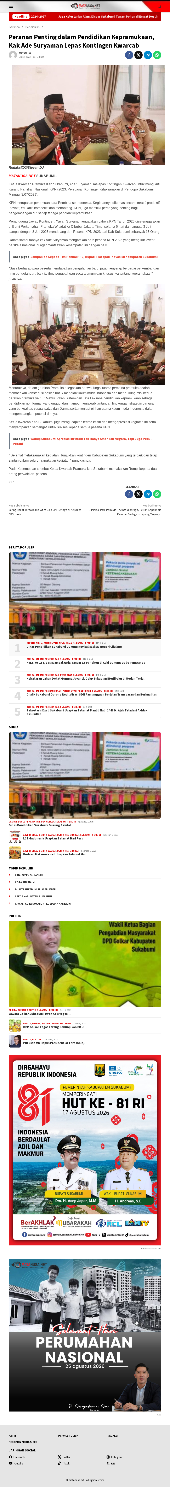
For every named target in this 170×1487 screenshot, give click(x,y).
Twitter (66, 1457)
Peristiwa (66, 675)
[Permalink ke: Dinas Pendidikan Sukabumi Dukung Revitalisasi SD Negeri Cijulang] (85, 595)
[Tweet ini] (138, 55)
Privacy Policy (68, 1436)
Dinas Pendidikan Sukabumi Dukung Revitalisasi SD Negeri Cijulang (74, 647)
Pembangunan (53, 691)
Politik (31, 1010)
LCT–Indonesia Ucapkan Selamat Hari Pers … (54, 838)
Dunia (39, 643)
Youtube (18, 1463)
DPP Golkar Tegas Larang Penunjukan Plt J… (54, 1027)
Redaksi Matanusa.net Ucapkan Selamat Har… (56, 854)
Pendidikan (65, 643)
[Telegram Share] (148, 55)
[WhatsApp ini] (157, 55)
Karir (12, 1436)
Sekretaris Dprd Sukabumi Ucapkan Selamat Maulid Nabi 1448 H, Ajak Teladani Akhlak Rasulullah (87, 712)
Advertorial (30, 834)
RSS (113, 1463)
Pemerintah (51, 643)
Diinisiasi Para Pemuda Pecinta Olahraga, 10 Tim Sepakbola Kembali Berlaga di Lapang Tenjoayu (125, 510)
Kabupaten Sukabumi (29, 875)
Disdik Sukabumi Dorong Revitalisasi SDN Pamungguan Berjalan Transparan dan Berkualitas (92, 694)
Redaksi (113, 1436)
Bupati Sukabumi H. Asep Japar (35, 889)
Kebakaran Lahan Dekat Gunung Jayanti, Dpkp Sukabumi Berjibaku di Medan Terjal (85, 678)
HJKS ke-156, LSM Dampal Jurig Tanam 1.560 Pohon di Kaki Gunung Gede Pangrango (86, 662)
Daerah (31, 643)
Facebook (19, 1457)
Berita (30, 659)
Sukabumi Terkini (83, 643)
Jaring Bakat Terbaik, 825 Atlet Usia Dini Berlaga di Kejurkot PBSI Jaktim (45, 510)
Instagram (117, 1457)
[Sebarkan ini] (129, 55)
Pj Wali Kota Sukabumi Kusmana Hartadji (43, 903)
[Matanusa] (85, 5)
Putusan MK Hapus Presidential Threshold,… (55, 1043)
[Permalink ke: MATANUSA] (13, 54)
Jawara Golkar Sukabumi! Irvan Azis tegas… (39, 1014)
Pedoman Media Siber (23, 1442)
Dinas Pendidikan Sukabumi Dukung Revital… (41, 825)
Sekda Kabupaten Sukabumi (33, 896)
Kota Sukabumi (25, 882)
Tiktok (65, 1463)
